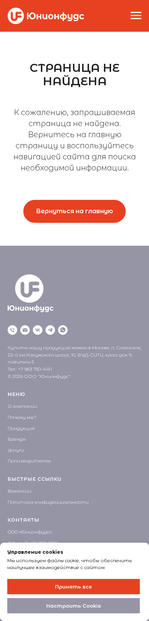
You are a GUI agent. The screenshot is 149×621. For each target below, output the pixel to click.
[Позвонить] (12, 330)
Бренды (17, 439)
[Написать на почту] (25, 330)
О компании (22, 406)
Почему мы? (22, 417)
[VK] (37, 330)
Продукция (21, 428)
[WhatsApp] (63, 330)
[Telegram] (50, 330)
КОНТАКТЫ (23, 520)
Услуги (16, 450)
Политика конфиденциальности (48, 502)
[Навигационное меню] (136, 15)
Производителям (29, 461)
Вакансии (19, 491)
